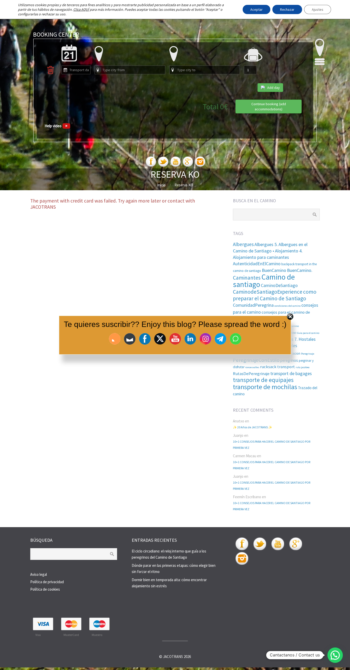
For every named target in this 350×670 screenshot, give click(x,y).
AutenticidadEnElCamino (257, 264)
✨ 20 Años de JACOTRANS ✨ (252, 427)
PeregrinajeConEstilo (256, 360)
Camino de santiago (264, 280)
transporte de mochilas (265, 387)
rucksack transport (277, 366)
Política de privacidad (47, 581)
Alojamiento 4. (289, 251)
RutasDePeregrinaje (251, 373)
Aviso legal (38, 574)
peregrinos (289, 360)
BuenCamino (274, 270)
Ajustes (317, 9)
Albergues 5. (266, 244)
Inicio (161, 185)
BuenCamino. (299, 270)
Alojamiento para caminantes (261, 257)
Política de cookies (45, 589)
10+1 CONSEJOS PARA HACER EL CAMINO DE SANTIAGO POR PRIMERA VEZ (271, 445)
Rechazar (287, 9)
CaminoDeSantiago (279, 285)
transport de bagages (291, 373)
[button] (335, 655)
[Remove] (50, 73)
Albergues (243, 244)
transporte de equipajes (263, 380)
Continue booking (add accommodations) (268, 106)
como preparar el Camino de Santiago (274, 295)
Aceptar (256, 9)
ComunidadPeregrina (253, 305)
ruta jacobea (303, 367)
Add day (273, 87)
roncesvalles (252, 367)
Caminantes (247, 277)
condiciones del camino (287, 305)
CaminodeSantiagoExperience (267, 291)
